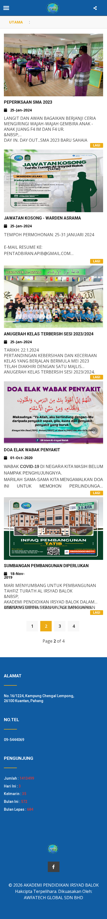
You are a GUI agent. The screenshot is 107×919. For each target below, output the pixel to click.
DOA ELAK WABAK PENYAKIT (32, 449)
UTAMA (16, 22)
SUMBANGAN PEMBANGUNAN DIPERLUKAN (46, 565)
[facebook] (53, 867)
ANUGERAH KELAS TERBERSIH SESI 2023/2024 (48, 333)
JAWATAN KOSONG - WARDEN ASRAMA (42, 218)
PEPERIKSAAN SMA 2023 (28, 102)
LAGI (96, 145)
